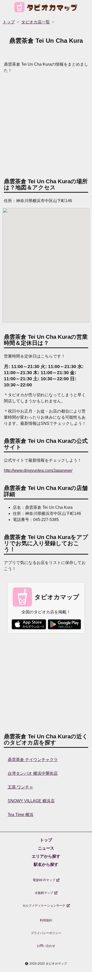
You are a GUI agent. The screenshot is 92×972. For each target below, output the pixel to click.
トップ (46, 840)
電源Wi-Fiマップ (44, 880)
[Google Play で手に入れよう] (64, 624)
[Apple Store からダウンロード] (29, 624)
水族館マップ (44, 893)
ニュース (46, 848)
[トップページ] (46, 8)
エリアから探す (46, 856)
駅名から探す (46, 864)
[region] (46, 124)
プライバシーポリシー (46, 933)
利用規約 (46, 920)
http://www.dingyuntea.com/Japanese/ (38, 470)
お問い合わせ (46, 946)
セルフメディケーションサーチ (43, 905)
